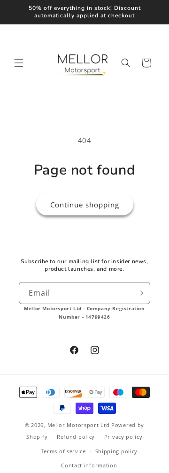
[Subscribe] (139, 293)
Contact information (89, 465)
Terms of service (63, 451)
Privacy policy (123, 436)
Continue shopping (84, 204)
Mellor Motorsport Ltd (78, 424)
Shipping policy (116, 451)
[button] (18, 63)
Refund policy (76, 436)
